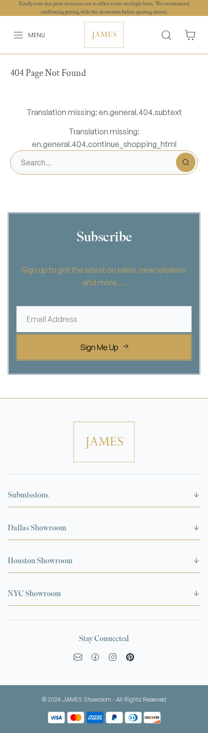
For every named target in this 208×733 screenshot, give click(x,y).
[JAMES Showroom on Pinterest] (130, 657)
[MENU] (13, 35)
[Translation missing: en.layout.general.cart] (190, 35)
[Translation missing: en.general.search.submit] (185, 162)
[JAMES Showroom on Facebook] (95, 657)
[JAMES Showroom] (104, 35)
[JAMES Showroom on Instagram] (113, 657)
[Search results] (170, 34)
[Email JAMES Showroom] (78, 657)
